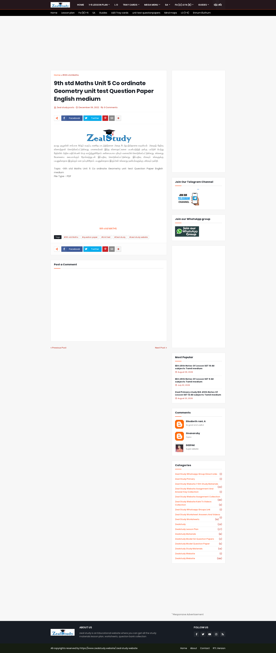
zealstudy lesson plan (198, 529)
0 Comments (111, 107)
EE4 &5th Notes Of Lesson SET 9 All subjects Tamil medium (194, 380)
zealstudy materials (198, 534)
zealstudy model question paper (198, 543)
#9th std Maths (70, 75)
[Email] (112, 118)
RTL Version (219, 648)
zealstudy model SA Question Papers (198, 539)
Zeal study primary (198, 479)
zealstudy (198, 524)
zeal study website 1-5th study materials (198, 484)
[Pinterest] (105, 118)
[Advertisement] (138, 43)
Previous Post (59, 347)
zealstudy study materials (198, 548)
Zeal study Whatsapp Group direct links (198, 474)
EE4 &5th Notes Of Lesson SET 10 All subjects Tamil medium (194, 367)
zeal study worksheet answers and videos (198, 514)
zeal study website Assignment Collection (198, 496)
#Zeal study (119, 237)
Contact (205, 648)
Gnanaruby (193, 433)
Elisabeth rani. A (196, 421)
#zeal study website (138, 237)
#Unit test (105, 237)
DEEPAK (190, 445)
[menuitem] (80, 5)
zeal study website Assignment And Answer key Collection (198, 490)
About (193, 648)
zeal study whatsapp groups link (198, 509)
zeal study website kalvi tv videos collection (198, 503)
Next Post (160, 347)
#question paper (89, 237)
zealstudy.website (198, 558)
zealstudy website (198, 553)
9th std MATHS (109, 228)
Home (57, 75)
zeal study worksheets (197, 519)
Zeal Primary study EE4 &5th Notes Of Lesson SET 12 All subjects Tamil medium (198, 393)
